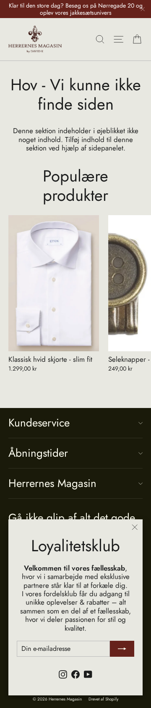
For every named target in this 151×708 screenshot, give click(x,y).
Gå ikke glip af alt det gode (71, 517)
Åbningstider (38, 453)
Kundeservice (39, 423)
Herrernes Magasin (52, 483)
